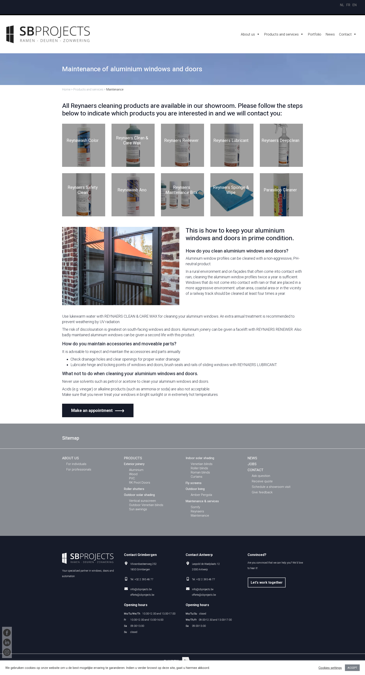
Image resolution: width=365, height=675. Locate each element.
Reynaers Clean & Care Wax (132, 141)
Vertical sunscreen (142, 501)
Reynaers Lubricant (231, 141)
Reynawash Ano (132, 190)
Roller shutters (134, 489)
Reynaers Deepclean (280, 141)
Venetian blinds (201, 464)
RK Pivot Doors (139, 482)
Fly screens (194, 483)
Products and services (281, 34)
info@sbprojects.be (141, 589)
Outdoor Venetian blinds (146, 505)
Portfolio (314, 34)
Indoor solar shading (200, 458)
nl (342, 5)
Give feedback (262, 492)
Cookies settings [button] (330, 668)
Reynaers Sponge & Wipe (231, 190)
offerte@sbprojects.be (142, 594)
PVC (132, 478)
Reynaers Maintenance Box (181, 190)
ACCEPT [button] (352, 667)
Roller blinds (199, 468)
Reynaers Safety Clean (83, 190)
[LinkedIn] (7, 642)
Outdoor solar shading (139, 495)
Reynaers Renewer (181, 141)
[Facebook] (7, 633)
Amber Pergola (201, 495)
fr (348, 5)
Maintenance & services (202, 501)
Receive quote (262, 481)
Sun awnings (138, 509)
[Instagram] (7, 652)
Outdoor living (195, 489)
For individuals (76, 464)
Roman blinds (200, 472)
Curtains (196, 477)
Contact (345, 34)
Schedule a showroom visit (271, 487)
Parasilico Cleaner (280, 190)
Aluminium (136, 470)
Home (66, 89)
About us (248, 34)
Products (133, 458)
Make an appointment (92, 410)
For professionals (78, 469)
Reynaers (197, 511)
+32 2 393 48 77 (144, 579)
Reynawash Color (83, 141)
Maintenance (200, 515)
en (354, 5)
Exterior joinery (134, 464)
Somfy (195, 507)
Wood (133, 474)
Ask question (261, 476)
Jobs (252, 464)
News (330, 34)
